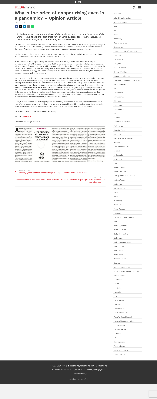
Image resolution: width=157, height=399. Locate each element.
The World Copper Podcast (124, 321)
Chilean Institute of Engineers (125, 51)
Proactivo (117, 213)
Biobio (116, 34)
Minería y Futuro (120, 171)
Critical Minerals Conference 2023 (127, 80)
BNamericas (118, 47)
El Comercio (118, 92)
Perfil (116, 196)
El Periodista (119, 109)
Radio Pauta (118, 250)
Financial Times (119, 130)
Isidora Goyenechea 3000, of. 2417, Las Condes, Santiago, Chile (79, 370)
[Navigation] (139, 7)
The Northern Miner (121, 313)
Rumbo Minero (119, 275)
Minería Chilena (119, 167)
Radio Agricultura (120, 225)
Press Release (119, 209)
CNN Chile (117, 55)
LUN (115, 163)
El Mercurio (118, 105)
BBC (115, 30)
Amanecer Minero (120, 22)
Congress (117, 63)
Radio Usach (118, 254)
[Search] (134, 7)
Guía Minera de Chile (122, 146)
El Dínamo (117, 101)
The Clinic (117, 304)
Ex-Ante (117, 117)
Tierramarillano (119, 325)
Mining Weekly (119, 180)
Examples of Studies (122, 122)
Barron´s (117, 26)
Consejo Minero (120, 68)
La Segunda (118, 155)
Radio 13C (118, 221)
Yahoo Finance (119, 354)
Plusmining (118, 200)
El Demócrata (119, 97)
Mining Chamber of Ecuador (124, 176)
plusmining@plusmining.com (82, 366)
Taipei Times (119, 300)
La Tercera (26, 116)
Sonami (116, 283)
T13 (115, 296)
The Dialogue (119, 308)
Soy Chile (117, 288)
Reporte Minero (120, 259)
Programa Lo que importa (124, 217)
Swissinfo (117, 292)
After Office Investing (122, 18)
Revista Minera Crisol (122, 267)
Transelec (117, 333)
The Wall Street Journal (123, 317)
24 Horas (117, 14)
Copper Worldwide (121, 72)
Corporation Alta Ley (122, 76)
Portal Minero (119, 205)
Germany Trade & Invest (123, 138)
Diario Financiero (120, 84)
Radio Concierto (120, 230)
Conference (118, 59)
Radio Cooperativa (121, 234)
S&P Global (118, 279)
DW (115, 88)
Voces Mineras (119, 346)
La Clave (117, 151)
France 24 (117, 134)
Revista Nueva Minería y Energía (126, 271)
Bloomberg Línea (120, 43)
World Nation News (121, 350)
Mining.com (118, 184)
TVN (115, 337)
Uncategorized (119, 342)
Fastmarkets (119, 126)
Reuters (117, 263)
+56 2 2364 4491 (58, 366)
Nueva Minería (119, 188)
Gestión (117, 142)
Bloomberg (118, 38)
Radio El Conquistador (122, 242)
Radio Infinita (119, 246)
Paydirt (116, 192)
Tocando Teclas (120, 329)
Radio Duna (118, 238)
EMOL (116, 113)
